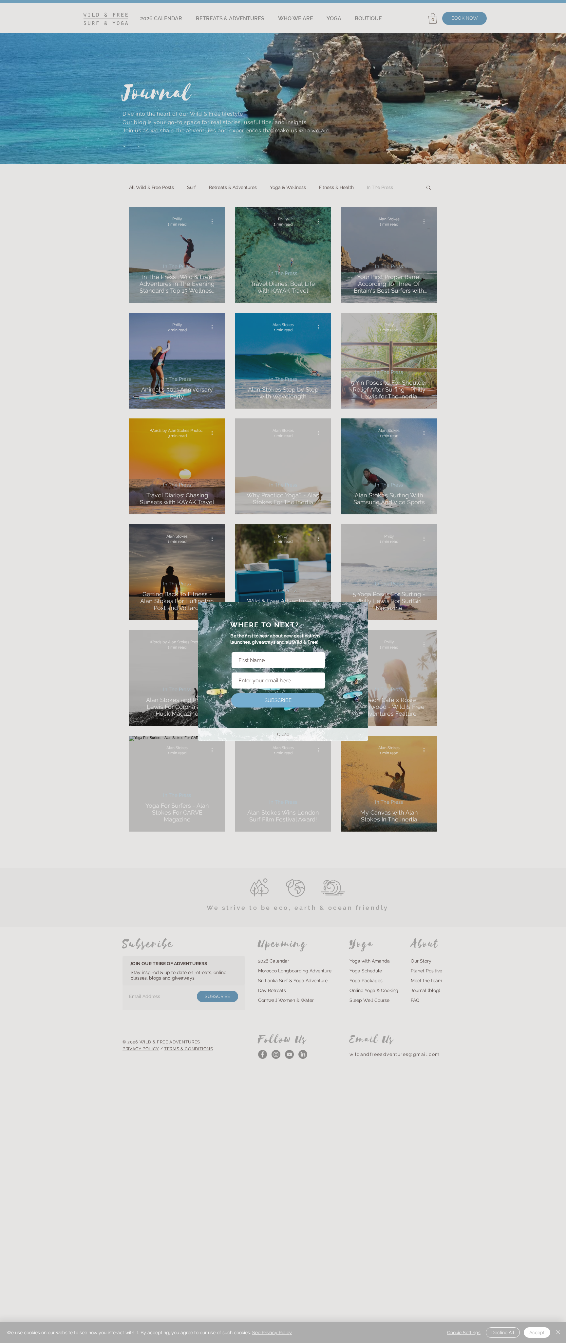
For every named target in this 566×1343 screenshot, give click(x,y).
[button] (283, 734)
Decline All (502, 1332)
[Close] (558, 1332)
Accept (537, 1332)
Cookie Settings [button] (464, 1332)
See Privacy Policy (272, 1332)
